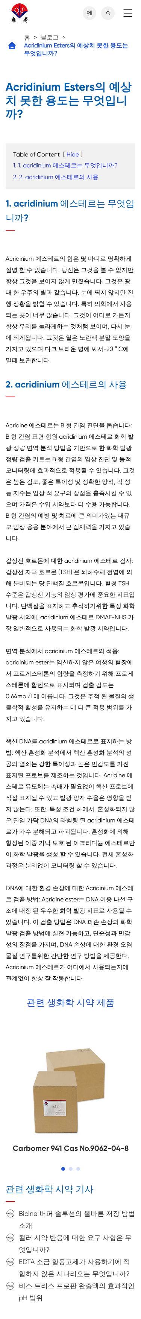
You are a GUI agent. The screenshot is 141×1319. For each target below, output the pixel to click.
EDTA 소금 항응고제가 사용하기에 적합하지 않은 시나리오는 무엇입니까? (74, 1268)
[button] (63, 1169)
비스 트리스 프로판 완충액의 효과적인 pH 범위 (77, 1292)
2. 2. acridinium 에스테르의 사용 (56, 177)
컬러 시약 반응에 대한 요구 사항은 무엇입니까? (75, 1244)
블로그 (50, 37)
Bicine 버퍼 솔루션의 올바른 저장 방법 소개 (77, 1219)
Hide (73, 154)
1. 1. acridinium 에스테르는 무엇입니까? (65, 165)
